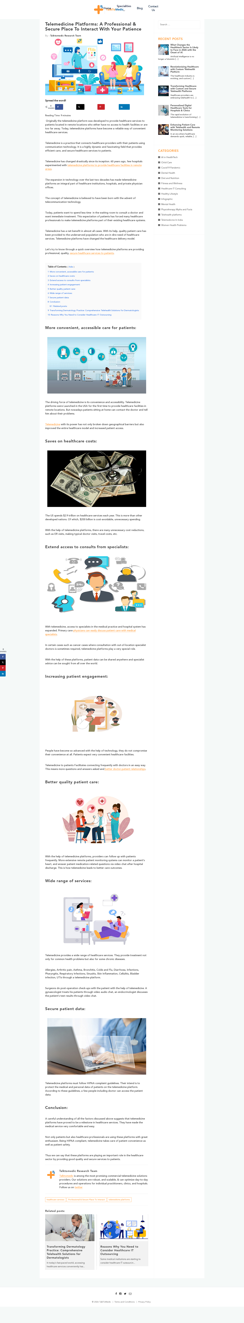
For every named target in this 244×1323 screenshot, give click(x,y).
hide (71, 267)
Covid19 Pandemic (170, 168)
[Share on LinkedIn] (124, 107)
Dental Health (168, 173)
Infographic (167, 199)
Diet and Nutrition (170, 178)
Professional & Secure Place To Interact (86, 1200)
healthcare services (55, 1200)
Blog (140, 8)
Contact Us (153, 8)
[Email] (130, 1294)
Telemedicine (52, 424)
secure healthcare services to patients (92, 253)
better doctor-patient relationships (124, 769)
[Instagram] (120, 1294)
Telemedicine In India (172, 220)
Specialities (124, 6)
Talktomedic (66, 1176)
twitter (79, 1187)
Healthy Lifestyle (169, 194)
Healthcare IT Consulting (173, 189)
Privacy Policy (144, 1302)
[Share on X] (80, 107)
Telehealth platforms (171, 215)
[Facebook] (116, 1294)
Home (107, 8)
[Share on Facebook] (59, 107)
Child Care (166, 163)
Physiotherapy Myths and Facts (176, 210)
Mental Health (168, 204)
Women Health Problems (173, 225)
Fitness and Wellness (171, 183)
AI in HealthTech (169, 157)
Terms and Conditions (124, 1302)
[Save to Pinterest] (101, 107)
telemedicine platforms (119, 1200)
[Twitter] (125, 1294)
